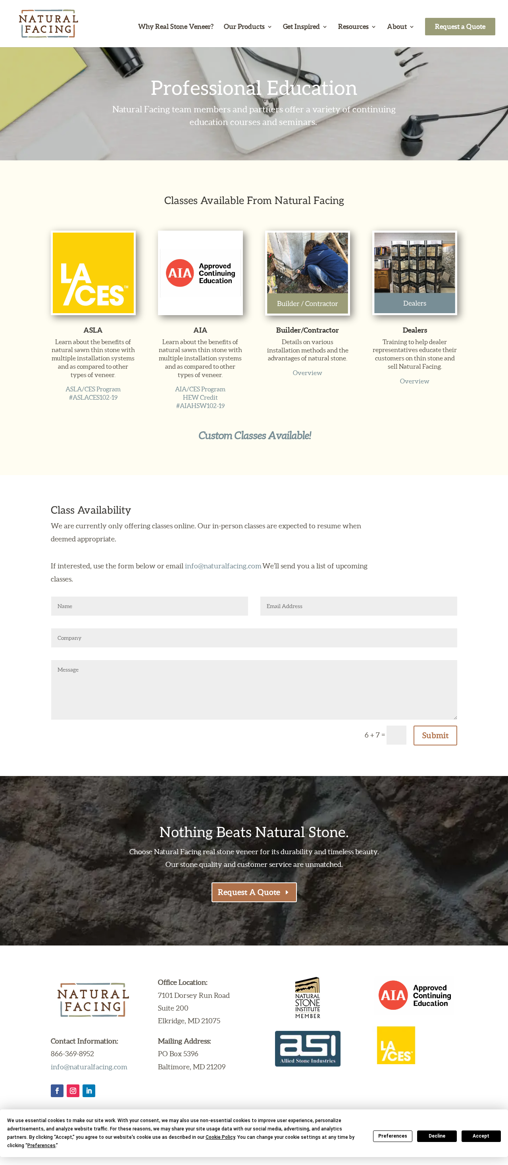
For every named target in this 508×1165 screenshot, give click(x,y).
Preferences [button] (41, 1145)
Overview (307, 372)
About (397, 27)
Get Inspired (301, 27)
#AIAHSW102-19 (200, 405)
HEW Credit (200, 397)
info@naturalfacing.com (223, 566)
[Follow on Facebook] (57, 1090)
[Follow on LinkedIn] (89, 1090)
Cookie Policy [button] (220, 1137)
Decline (437, 1136)
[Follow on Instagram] (73, 1090)
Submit (435, 735)
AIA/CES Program (200, 389)
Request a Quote (460, 26)
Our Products (244, 27)
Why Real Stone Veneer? (176, 27)
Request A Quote (249, 892)
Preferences (392, 1136)
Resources (353, 27)
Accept (481, 1136)
